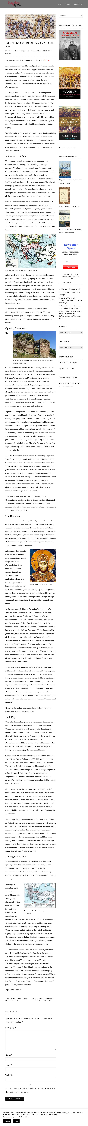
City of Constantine (68, 362)
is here (46, 60)
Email (8, 1065)
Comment (10, 1027)
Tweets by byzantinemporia (68, 148)
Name (8, 1055)
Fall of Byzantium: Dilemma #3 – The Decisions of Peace (43, 999)
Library (67, 4)
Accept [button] (16, 1121)
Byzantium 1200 (66, 368)
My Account (78, 4)
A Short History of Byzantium (69, 206)
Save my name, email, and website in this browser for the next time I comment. (30, 1090)
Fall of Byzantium (16, 990)
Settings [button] (7, 1121)
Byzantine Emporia (15, 51)
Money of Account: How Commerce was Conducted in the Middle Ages (70, 300)
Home (59, 4)
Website (9, 1075)
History (8, 53)
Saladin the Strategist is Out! (70, 289)
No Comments (46, 51)
